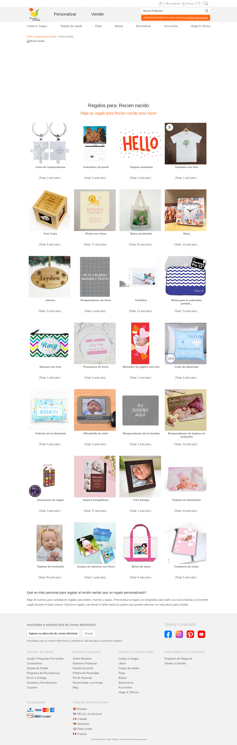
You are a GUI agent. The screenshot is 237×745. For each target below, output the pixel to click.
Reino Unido (84, 728)
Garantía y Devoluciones (42, 682)
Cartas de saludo (128, 668)
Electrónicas (143, 26)
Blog (75, 687)
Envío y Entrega (36, 677)
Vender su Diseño (175, 663)
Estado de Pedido (37, 668)
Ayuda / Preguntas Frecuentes (45, 658)
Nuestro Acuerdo (83, 668)
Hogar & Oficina (200, 26)
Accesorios (125, 687)
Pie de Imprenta (82, 677)
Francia (81, 733)
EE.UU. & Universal (89, 713)
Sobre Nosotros (82, 658)
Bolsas (122, 677)
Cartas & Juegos (128, 658)
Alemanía (83, 723)
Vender (97, 14)
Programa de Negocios (178, 658)
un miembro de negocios (195, 17)
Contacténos (34, 663)
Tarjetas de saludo (71, 26)
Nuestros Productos (85, 663)
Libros (122, 663)
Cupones (32, 687)
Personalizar (65, 14)
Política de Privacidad (86, 673)
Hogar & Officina (128, 692)
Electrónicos (125, 682)
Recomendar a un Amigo (88, 682)
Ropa (121, 673)
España (82, 708)
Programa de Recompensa (43, 673)
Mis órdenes (173, 3)
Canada (82, 718)
